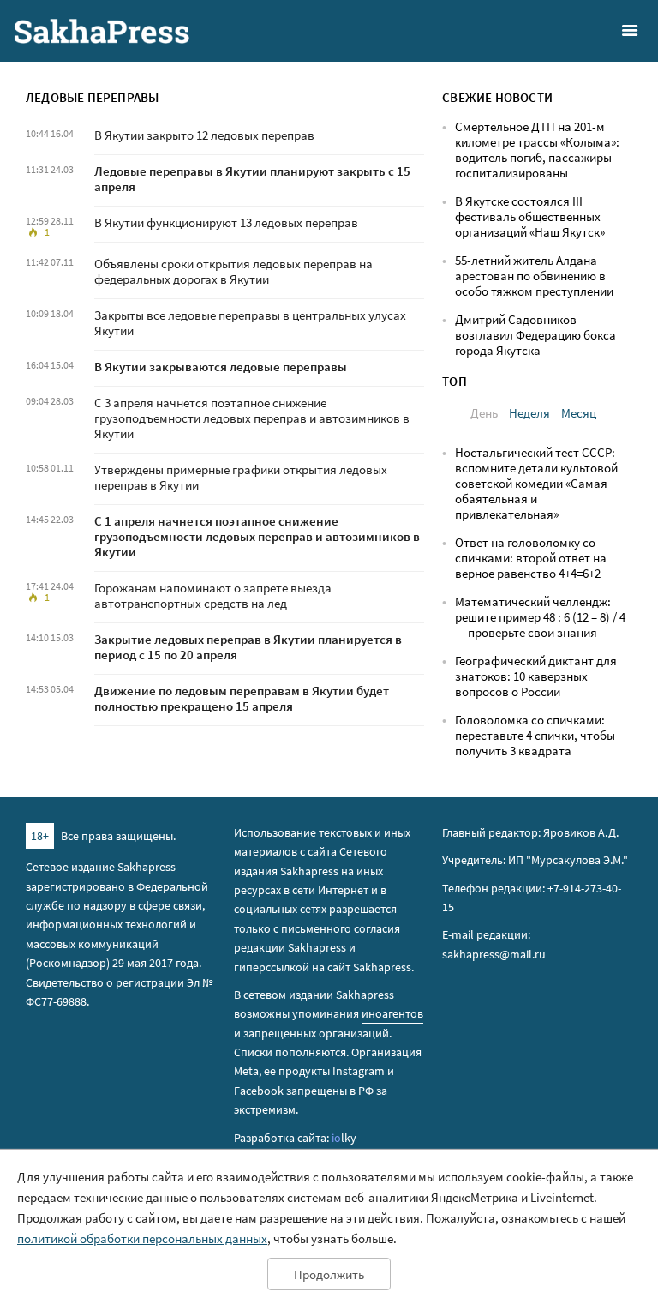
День (484, 413)
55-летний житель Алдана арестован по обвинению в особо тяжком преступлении (534, 275)
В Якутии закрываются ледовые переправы (220, 366)
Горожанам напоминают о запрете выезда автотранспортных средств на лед (213, 595)
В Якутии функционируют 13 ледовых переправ (226, 222)
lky (344, 1137)
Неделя (529, 413)
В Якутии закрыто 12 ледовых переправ (204, 135)
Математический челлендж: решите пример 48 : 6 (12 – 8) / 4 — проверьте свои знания (540, 616)
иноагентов (392, 1013)
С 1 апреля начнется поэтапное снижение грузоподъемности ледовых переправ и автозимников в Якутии (257, 536)
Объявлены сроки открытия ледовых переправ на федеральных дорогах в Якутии (233, 271)
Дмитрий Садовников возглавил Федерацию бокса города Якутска (535, 334)
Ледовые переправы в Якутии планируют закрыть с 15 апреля (252, 179)
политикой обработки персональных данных (142, 1238)
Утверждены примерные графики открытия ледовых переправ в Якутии (240, 477)
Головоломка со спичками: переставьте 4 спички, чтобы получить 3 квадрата (535, 735)
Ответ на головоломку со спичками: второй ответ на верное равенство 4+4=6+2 (531, 557)
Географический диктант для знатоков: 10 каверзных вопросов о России (536, 676)
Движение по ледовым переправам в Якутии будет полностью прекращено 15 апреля (241, 698)
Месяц (578, 413)
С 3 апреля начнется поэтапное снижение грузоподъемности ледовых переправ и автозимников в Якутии (252, 418)
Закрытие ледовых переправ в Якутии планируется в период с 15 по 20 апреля (248, 647)
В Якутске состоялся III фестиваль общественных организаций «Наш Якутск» (530, 216)
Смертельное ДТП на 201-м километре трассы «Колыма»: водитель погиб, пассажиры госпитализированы (537, 149)
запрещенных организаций (316, 1033)
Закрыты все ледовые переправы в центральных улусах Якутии (250, 323)
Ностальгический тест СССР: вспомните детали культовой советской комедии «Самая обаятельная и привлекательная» (536, 483)
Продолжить (329, 1274)
